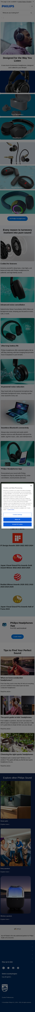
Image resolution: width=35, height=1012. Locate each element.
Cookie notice (10, 509)
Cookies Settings (17, 514)
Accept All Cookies (17, 524)
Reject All (17, 519)
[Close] (31, 486)
